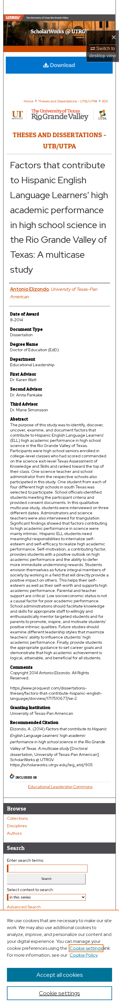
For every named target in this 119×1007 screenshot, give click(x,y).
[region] (59, 958)
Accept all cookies (59, 975)
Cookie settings (86, 948)
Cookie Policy (84, 955)
